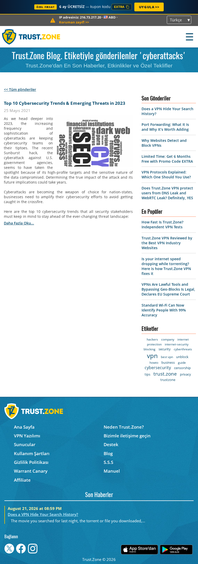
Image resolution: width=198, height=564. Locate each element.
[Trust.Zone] (31, 36)
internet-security (176, 344)
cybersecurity (158, 367)
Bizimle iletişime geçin (127, 436)
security (165, 349)
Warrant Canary (30, 471)
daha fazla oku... (19, 223)
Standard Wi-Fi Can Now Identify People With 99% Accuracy (164, 310)
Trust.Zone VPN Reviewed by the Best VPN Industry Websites (167, 243)
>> (74, 22)
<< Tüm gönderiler (20, 89)
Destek (111, 444)
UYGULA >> (149, 7)
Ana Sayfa (24, 427)
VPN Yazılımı (27, 436)
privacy (185, 374)
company (167, 339)
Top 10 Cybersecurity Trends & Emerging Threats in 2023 (64, 103)
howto (154, 362)
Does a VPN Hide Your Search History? (43, 514)
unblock (182, 356)
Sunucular (24, 444)
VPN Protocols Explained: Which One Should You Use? (166, 174)
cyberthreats (183, 349)
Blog (108, 453)
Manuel (112, 471)
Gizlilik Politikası (31, 462)
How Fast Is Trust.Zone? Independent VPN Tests (162, 224)
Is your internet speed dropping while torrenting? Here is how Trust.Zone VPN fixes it (166, 266)
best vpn (167, 357)
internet (183, 339)
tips (147, 374)
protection (154, 344)
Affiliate (22, 480)
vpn (152, 355)
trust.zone (165, 373)
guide (182, 362)
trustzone (167, 379)
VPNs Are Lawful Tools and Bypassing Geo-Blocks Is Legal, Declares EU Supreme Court (168, 289)
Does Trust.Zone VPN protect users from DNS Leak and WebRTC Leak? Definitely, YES (167, 193)
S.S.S (108, 462)
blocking (149, 349)
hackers (152, 339)
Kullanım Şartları (32, 453)
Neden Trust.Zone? (124, 427)
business (168, 362)
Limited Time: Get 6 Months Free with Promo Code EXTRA (167, 159)
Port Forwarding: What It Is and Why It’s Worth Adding (165, 127)
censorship (182, 368)
